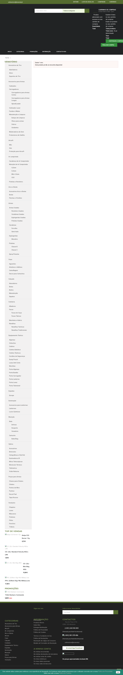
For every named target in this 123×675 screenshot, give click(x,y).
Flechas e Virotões (15, 198)
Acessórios (13, 448)
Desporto (15, 428)
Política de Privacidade (41, 630)
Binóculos (12, 452)
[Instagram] (42, 612)
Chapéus (12, 507)
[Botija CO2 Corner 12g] (13, 534)
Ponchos (12, 523)
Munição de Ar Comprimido (18, 164)
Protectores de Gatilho (17, 135)
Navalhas (12, 323)
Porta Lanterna (14, 379)
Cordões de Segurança (17, 356)
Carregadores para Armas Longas (20, 99)
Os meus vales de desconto (42, 664)
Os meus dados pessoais (42, 661)
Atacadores (13, 283)
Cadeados (12, 86)
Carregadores (14, 89)
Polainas (12, 517)
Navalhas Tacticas (18, 327)
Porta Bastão (13, 372)
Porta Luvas (13, 382)
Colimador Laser (14, 108)
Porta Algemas (14, 369)
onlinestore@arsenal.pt (15, 2)
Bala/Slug (15, 439)
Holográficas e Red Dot (17, 455)
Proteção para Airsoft (16, 151)
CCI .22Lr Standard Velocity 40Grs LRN (16, 553)
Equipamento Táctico (15, 335)
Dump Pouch (13, 359)
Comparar (101, 2)
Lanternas (12, 408)
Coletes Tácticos (15, 353)
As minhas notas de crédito (42, 656)
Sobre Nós (37, 625)
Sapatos (12, 296)
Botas (11, 287)
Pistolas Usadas (17, 221)
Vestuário (11, 503)
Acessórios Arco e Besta (17, 191)
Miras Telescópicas (15, 461)
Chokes (11, 484)
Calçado (11, 279)
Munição (11, 417)
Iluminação (12, 401)
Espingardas (13, 236)
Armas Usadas (14, 208)
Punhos (11, 491)
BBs (10, 145)
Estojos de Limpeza (18, 118)
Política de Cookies (40, 632)
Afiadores (12, 306)
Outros (14, 124)
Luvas (11, 510)
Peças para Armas (14, 477)
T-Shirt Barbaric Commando (14, 595)
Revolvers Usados (18, 211)
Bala (10, 421)
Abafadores (13, 70)
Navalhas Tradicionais (19, 330)
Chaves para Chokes (16, 481)
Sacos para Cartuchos (16, 274)
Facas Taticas (16, 316)
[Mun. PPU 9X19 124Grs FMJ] (17, 577)
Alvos (11, 73)
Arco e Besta (12, 187)
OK (118, 672)
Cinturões (12, 343)
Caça (10, 259)
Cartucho (12, 435)
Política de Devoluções (41, 638)
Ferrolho (14, 228)
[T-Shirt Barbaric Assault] (15, 592)
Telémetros (13, 468)
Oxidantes (15, 127)
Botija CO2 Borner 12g (26, 536)
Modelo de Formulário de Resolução (45, 643)
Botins (11, 290)
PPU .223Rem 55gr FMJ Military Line (17, 581)
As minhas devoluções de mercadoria (46, 654)
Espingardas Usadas (18, 217)
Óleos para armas (18, 121)
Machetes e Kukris (15, 320)
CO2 (13, 177)
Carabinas (12, 225)
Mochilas (12, 366)
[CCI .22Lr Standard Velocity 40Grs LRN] (18, 547)
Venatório (15, 431)
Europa (11, 395)
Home (7, 58)
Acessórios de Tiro (14, 65)
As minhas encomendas (41, 652)
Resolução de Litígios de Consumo (45, 641)
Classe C (14, 250)
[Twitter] (39, 612)
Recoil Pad (13, 494)
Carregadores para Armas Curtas (20, 94)
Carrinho (112, 2)
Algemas (12, 340)
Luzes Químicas (14, 412)
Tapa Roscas (13, 497)
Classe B (14, 247)
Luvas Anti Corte (14, 363)
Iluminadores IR (14, 458)
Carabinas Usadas (18, 214)
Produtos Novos (39, 622)
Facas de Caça (17, 313)
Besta (11, 195)
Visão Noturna (14, 471)
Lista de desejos (87, 2)
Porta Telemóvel (14, 386)
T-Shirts (11, 527)
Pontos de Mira (14, 488)
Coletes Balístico (15, 350)
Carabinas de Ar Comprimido (19, 161)
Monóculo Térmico (15, 465)
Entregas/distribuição (40, 627)
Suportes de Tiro (14, 76)
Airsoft (10, 140)
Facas (11, 309)
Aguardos (12, 264)
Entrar (75, 2)
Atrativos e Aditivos (15, 267)
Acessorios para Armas (16, 81)
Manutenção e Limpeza (17, 114)
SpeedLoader (16, 104)
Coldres (11, 346)
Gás (10, 148)
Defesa (14, 425)
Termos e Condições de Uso (43, 636)
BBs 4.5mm (15, 174)
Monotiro (15, 239)
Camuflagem (14, 270)
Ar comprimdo (13, 157)
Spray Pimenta (14, 254)
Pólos (11, 520)
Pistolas (12, 243)
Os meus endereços (40, 659)
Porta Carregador (15, 376)
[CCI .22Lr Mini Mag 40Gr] (14, 563)
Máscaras (12, 514)
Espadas (11, 391)
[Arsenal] (18, 11)
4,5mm (14, 168)
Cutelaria (11, 302)
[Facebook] (35, 612)
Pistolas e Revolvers (16, 182)
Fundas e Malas (14, 111)
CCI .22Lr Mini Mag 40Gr (26, 566)
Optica (10, 444)
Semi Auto (15, 231)
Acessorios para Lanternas (18, 405)
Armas (10, 203)
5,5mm (14, 171)
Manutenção (13, 293)
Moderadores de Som (16, 132)
